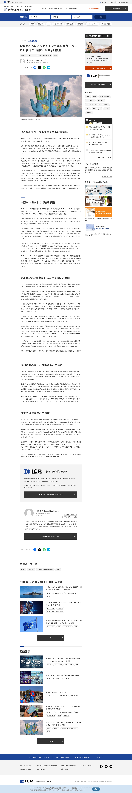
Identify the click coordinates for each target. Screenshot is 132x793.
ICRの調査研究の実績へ (98, 85)
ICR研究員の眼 (32, 41)
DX (48, 24)
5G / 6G (40, 24)
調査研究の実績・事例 (56, 9)
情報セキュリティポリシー (27, 766)
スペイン (30, 55)
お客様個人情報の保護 (82, 757)
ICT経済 (80, 24)
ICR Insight (97, 109)
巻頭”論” (100, 101)
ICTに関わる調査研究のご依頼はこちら (51, 494)
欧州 (55, 55)
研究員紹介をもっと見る (70, 517)
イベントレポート (92, 24)
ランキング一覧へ (105, 157)
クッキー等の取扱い (86, 766)
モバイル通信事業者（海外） (43, 55)
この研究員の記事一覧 (70, 515)
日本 (88, 96)
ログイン (103, 2)
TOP (32, 24)
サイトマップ (99, 757)
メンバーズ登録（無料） (92, 8)
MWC (22, 55)
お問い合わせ (64, 769)
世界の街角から (104, 96)
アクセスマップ (41, 769)
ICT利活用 (69, 24)
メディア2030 (58, 24)
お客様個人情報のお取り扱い (69, 766)
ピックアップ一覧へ (107, 177)
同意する (96, 789)
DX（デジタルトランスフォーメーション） (97, 105)
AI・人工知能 (90, 101)
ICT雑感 (89, 113)
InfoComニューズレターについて (39, 757)
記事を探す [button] (23, 17)
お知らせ (43, 9)
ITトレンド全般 (106, 24)
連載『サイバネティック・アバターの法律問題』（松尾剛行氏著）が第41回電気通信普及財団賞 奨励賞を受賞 (98, 170)
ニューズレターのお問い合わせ (119, 2)
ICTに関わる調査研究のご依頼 (116, 8)
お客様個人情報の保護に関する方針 (47, 766)
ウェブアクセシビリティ (26, 769)
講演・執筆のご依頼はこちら (50, 536)
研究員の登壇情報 (71, 9)
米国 (94, 96)
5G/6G (107, 109)
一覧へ (51, 638)
